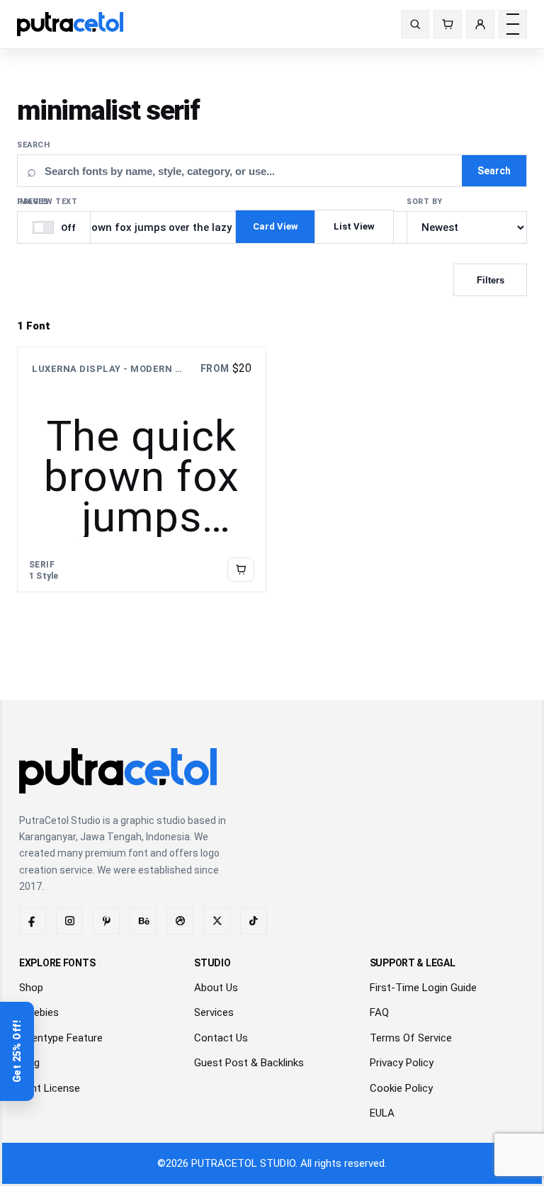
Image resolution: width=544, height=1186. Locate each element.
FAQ (379, 1012)
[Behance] (143, 921)
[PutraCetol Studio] (76, 24)
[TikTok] (253, 921)
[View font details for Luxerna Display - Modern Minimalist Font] (240, 570)
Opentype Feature (61, 1038)
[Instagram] (69, 921)
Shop (31, 987)
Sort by (425, 201)
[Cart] (448, 24)
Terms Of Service (411, 1038)
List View (354, 226)
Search (33, 144)
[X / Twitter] (216, 921)
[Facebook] (32, 921)
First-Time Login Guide (423, 987)
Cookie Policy (401, 1088)
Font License (49, 1088)
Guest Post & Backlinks (249, 1062)
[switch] (54, 227)
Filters (490, 280)
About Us (216, 987)
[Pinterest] (106, 921)
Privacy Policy (402, 1062)
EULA (382, 1113)
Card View (275, 226)
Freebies (39, 1012)
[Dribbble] (179, 921)
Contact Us (221, 1038)
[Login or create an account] (480, 24)
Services (214, 1012)
